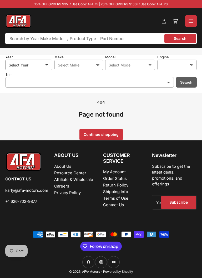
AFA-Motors (91, 272)
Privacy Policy (67, 192)
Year (9, 57)
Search (180, 38)
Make (59, 57)
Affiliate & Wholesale (73, 179)
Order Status (115, 178)
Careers (61, 186)
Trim (9, 74)
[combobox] (101, 38)
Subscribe (178, 202)
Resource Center (70, 172)
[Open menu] (191, 21)
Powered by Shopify (118, 272)
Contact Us (113, 204)
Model (110, 57)
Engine (163, 57)
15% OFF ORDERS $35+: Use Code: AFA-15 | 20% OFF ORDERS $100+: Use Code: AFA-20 (101, 4)
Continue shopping (101, 134)
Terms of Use (115, 198)
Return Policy (115, 185)
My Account (114, 171)
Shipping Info (115, 191)
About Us (62, 166)
